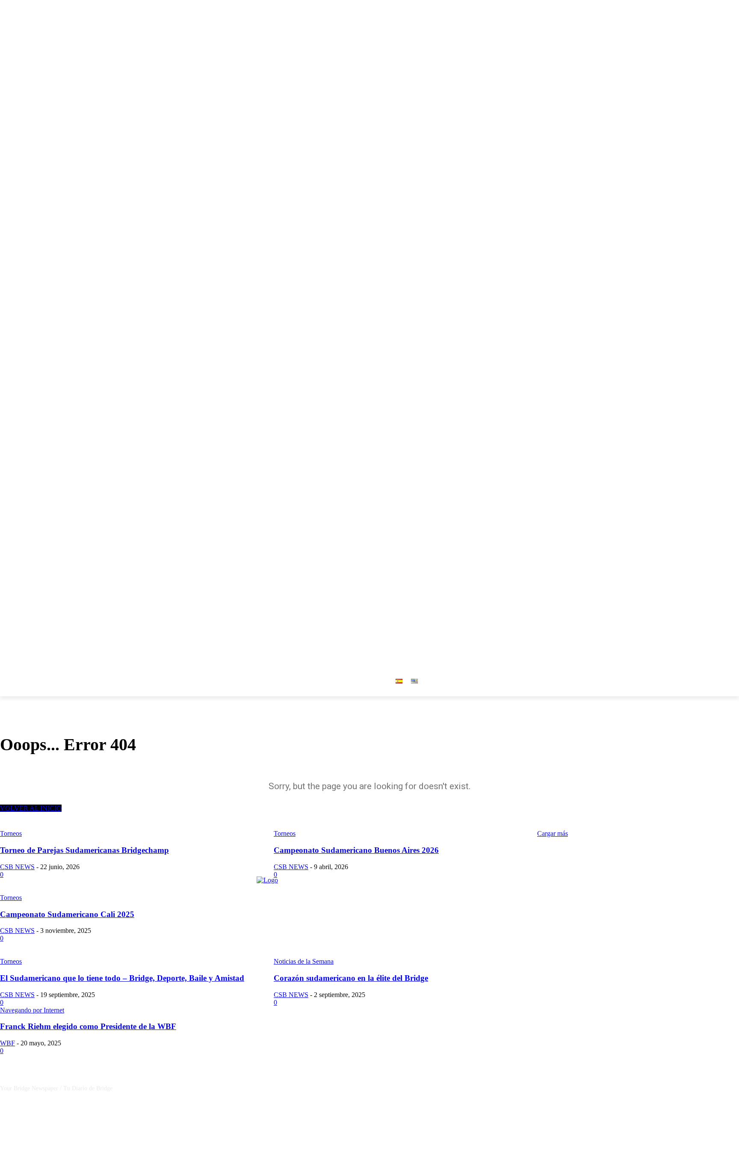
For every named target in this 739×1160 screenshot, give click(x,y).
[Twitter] (722, 545)
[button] (451, 602)
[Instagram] (710, 545)
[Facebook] (699, 545)
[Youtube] (734, 545)
